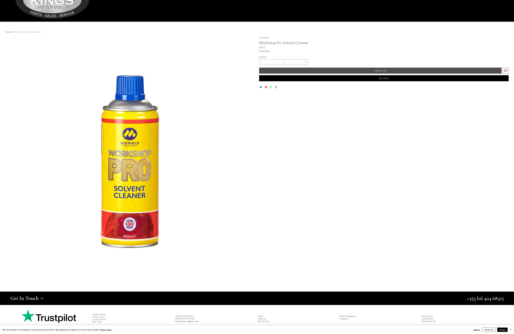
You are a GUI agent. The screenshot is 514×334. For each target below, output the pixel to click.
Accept (502, 329)
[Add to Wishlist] (506, 71)
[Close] (510, 330)
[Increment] (306, 62)
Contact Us (344, 318)
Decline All (489, 329)
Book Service (263, 321)
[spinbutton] (284, 62)
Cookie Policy (427, 318)
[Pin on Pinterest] (266, 87)
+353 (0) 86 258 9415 (185, 318)
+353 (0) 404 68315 (184, 316)
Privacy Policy (427, 316)
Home (8, 32)
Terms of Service (429, 321)
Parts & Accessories (347, 316)
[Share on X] (276, 87)
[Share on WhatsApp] (271, 87)
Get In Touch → (26, 298)
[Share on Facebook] (260, 87)
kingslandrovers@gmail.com (187, 321)
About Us (262, 318)
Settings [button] (476, 329)
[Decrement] (261, 62)
